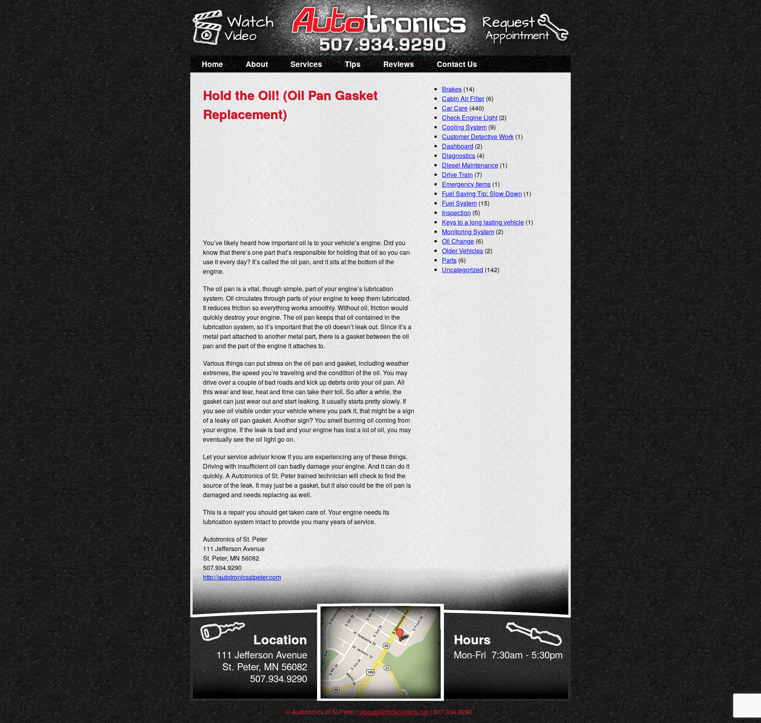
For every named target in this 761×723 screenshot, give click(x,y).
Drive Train (457, 174)
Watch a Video (236, 29)
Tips (353, 64)
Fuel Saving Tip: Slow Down (482, 193)
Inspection (456, 212)
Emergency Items (466, 184)
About (257, 64)
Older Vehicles (462, 250)
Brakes (452, 88)
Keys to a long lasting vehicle (483, 222)
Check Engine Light (469, 117)
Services (306, 64)
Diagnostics (458, 155)
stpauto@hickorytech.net (393, 711)
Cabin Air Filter (463, 98)
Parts (449, 260)
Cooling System (464, 127)
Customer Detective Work (478, 136)
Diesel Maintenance (470, 165)
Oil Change (458, 241)
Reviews (398, 64)
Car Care (455, 108)
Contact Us (457, 64)
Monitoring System (468, 231)
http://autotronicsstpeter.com (242, 577)
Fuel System (459, 203)
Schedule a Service (524, 33)
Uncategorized (462, 269)
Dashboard (457, 146)
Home (212, 64)
